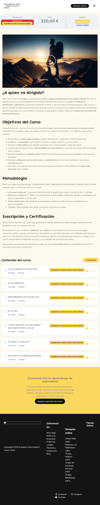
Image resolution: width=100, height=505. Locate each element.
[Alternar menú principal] (94, 6)
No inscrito (17, 21)
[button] (80, 6)
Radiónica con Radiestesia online (71, 448)
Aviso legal (51, 433)
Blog (48, 454)
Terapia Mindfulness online (70, 478)
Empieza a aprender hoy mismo (50, 401)
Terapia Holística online (68, 456)
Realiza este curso (82, 22)
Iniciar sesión (83, 25)
